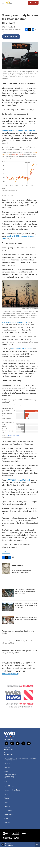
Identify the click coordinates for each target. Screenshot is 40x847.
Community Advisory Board (12, 790)
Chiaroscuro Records (10, 774)
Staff (5, 782)
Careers (6, 794)
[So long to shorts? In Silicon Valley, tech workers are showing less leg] (8, 620)
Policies (6, 802)
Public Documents (9, 778)
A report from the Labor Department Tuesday (18, 130)
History (6, 818)
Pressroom (7, 767)
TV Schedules (8, 810)
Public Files (7, 822)
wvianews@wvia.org (10, 674)
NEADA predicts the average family (15, 322)
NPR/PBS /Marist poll (18, 480)
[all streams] (37, 844)
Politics (6, 552)
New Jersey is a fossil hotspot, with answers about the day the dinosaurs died (25, 592)
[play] (3, 845)
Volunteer (6, 798)
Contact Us (7, 763)
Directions (7, 806)
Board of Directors (9, 786)
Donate (34, 3)
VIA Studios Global (9, 776)
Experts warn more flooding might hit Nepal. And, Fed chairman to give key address (26, 605)
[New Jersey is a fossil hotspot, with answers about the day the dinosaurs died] (8, 593)
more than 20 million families (22, 349)
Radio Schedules (8, 814)
